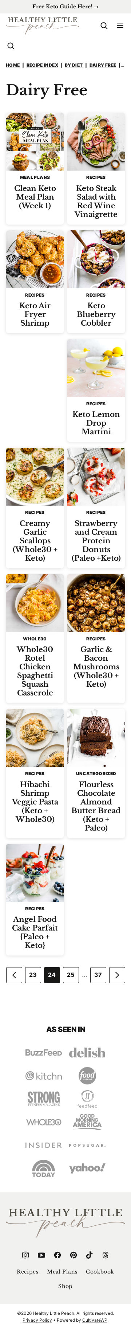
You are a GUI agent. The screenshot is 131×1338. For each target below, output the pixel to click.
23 (33, 974)
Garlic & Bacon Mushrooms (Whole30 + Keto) (96, 667)
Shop (65, 1286)
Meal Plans (62, 1271)
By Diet (74, 65)
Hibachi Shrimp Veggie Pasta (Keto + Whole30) (35, 802)
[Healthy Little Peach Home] (42, 25)
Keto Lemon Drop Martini (96, 423)
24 (52, 974)
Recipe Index (42, 65)
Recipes (27, 1271)
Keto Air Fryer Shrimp (35, 314)
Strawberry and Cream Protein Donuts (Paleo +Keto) (96, 541)
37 (98, 974)
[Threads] (106, 1255)
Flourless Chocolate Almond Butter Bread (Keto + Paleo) (96, 806)
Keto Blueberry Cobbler (96, 314)
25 (71, 974)
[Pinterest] (74, 1255)
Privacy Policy (37, 1320)
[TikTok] (90, 1255)
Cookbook (100, 1271)
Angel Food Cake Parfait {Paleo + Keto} (35, 932)
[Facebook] (57, 1255)
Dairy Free (103, 65)
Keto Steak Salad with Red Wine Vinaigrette (96, 201)
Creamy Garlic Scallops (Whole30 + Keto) (35, 541)
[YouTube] (41, 1255)
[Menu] (120, 26)
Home (13, 65)
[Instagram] (25, 1255)
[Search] (104, 26)
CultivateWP (94, 1320)
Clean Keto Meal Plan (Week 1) (35, 197)
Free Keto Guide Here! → (65, 6)
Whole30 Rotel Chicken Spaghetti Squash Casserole (35, 671)
